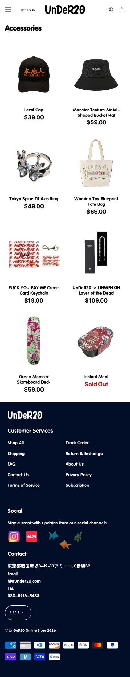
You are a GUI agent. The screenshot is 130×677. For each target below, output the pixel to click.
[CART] (122, 9)
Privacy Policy (79, 474)
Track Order (77, 442)
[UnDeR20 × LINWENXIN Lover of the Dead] (96, 252)
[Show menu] (8, 9)
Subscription (77, 485)
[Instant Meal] (96, 341)
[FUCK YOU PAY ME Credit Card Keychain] (33, 252)
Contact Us (18, 474)
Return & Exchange (84, 453)
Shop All (16, 442)
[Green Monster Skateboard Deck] (33, 341)
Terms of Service (24, 485)
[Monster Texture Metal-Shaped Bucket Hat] (96, 74)
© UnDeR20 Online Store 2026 (30, 630)
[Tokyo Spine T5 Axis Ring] (33, 163)
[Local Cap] (33, 74)
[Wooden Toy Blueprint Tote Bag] (96, 163)
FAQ (11, 464)
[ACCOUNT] (110, 9)
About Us (75, 464)
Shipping (16, 453)
